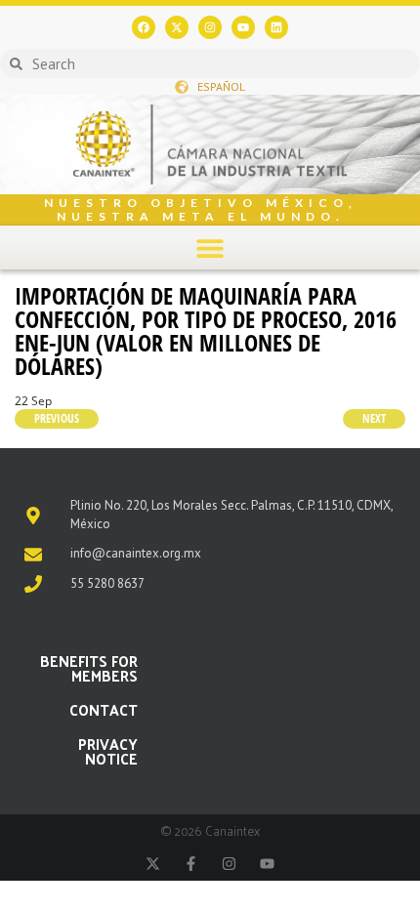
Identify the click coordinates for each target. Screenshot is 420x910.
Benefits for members (89, 667)
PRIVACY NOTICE (108, 750)
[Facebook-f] (191, 863)
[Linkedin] (276, 27)
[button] (210, 247)
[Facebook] (143, 27)
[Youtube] (243, 27)
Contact (103, 709)
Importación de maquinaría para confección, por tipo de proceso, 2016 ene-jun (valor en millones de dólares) (206, 330)
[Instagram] (210, 27)
